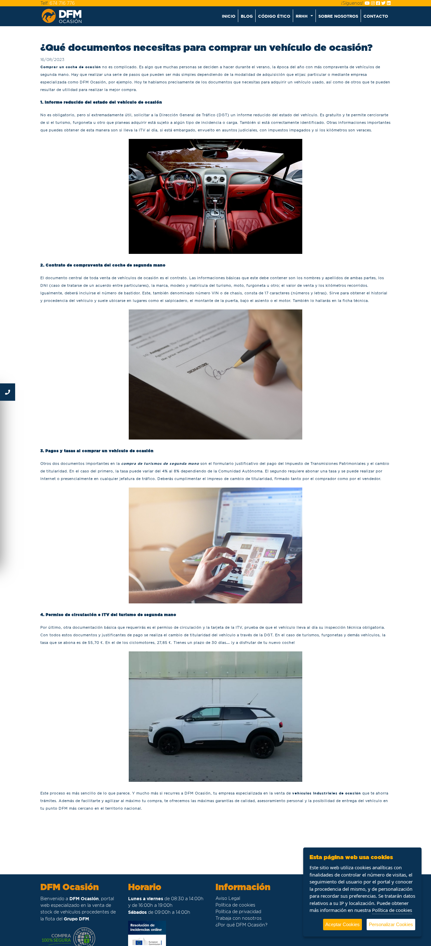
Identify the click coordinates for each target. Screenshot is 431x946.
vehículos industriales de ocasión (326, 793)
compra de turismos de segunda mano (160, 463)
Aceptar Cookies (342, 924)
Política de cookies (235, 904)
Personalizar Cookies (391, 924)
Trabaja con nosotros (239, 918)
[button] (304, 15)
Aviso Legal (228, 898)
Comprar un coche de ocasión (70, 67)
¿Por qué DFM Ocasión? (241, 924)
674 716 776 (62, 3)
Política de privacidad (238, 911)
